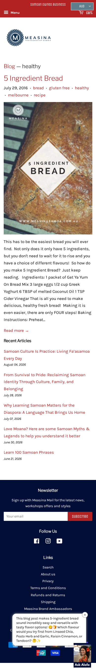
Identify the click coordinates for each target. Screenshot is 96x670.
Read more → (16, 330)
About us (48, 574)
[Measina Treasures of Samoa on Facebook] (36, 542)
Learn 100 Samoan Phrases (29, 452)
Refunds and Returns (48, 595)
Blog (9, 66)
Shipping (48, 602)
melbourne (18, 94)
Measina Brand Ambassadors (48, 609)
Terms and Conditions (48, 588)
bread (38, 87)
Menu (15, 13)
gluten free (59, 87)
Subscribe (80, 516)
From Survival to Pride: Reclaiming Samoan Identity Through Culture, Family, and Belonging (44, 381)
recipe (40, 94)
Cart (88, 13)
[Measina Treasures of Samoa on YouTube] (59, 542)
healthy (82, 87)
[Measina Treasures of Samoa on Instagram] (48, 542)
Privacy (48, 581)
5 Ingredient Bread (33, 78)
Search (48, 567)
